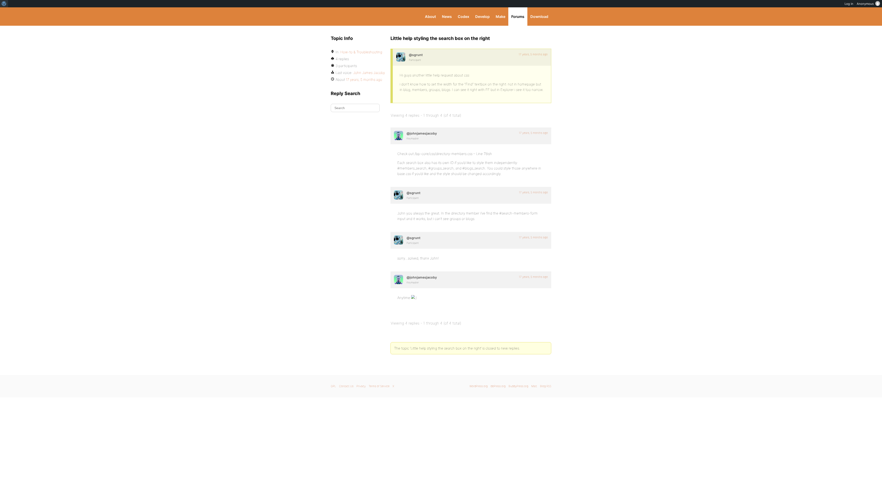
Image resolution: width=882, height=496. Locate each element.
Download (539, 16)
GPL (333, 386)
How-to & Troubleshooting (361, 52)
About (430, 16)
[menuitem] (4, 3)
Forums (517, 16)
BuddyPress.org (362, 16)
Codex (463, 16)
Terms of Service (379, 386)
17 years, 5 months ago (533, 54)
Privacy (361, 386)
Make (500, 16)
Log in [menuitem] (849, 4)
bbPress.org (498, 386)
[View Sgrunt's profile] (400, 57)
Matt (534, 386)
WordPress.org (478, 386)
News (447, 16)
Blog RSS (545, 386)
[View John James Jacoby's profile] (398, 135)
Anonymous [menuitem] (865, 4)
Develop (482, 16)
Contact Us (346, 386)
